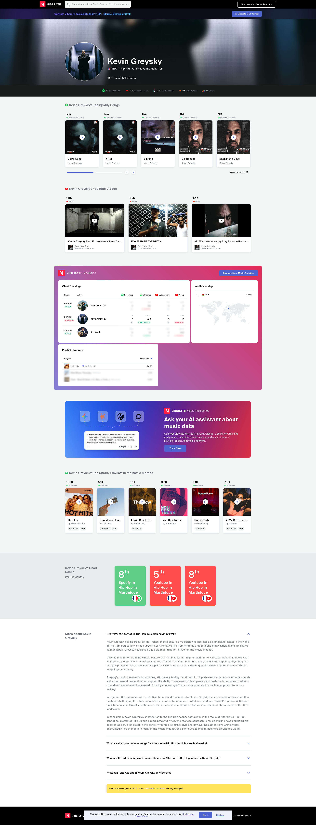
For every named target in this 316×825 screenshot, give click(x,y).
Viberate (50, 4)
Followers (128, 295)
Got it (205, 815)
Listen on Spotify (237, 172)
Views (181, 295)
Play (82, 137)
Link (82, 366)
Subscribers (164, 295)
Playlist (67, 358)
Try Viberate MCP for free (247, 14)
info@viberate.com (155, 788)
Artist (79, 295)
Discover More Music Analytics (256, 4)
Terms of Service (242, 815)
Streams (147, 295)
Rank (66, 295)
